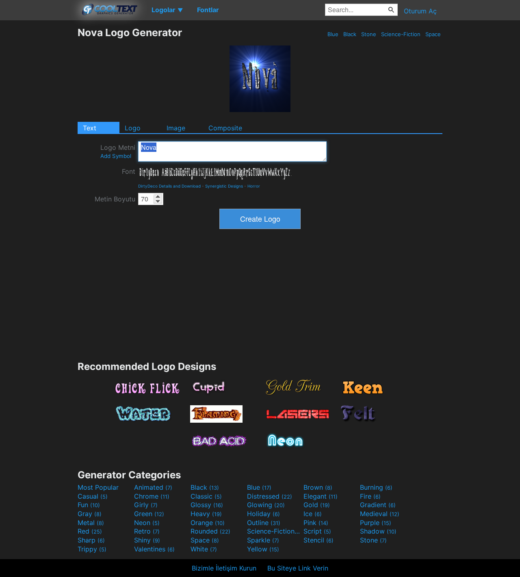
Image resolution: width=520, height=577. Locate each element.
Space (433, 34)
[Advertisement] (38, 148)
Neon (147, 523)
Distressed (269, 496)
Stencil (318, 540)
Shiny (147, 540)
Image (176, 128)
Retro (147, 531)
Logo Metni (117, 151)
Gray (90, 514)
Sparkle (263, 540)
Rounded (210, 531)
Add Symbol (115, 156)
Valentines (154, 549)
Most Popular (98, 487)
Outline (263, 523)
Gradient (378, 505)
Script (317, 531)
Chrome (151, 496)
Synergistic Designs (224, 186)
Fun (89, 505)
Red (90, 531)
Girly (146, 505)
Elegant (320, 496)
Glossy (207, 505)
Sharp (91, 540)
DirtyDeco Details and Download (169, 186)
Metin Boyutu (115, 199)
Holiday (263, 514)
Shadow (378, 531)
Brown (317, 487)
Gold (316, 505)
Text (89, 128)
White (204, 549)
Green (149, 514)
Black (350, 34)
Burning (376, 487)
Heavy (206, 514)
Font (128, 171)
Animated (153, 487)
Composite (225, 128)
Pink (315, 523)
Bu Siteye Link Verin (297, 568)
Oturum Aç (420, 11)
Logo (133, 128)
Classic (206, 496)
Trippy (92, 549)
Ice (312, 514)
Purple (375, 523)
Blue (333, 34)
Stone (369, 34)
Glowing (266, 505)
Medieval (379, 514)
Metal (91, 523)
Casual (93, 496)
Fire (370, 496)
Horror (253, 186)
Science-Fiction (400, 34)
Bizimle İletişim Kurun (224, 568)
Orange (208, 523)
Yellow (263, 549)
